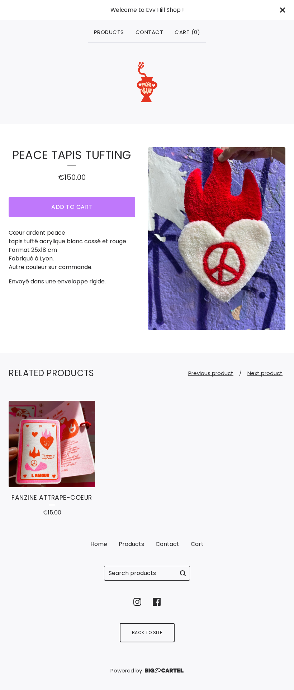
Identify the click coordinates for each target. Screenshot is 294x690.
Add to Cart (72, 207)
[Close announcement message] (282, 10)
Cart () (187, 32)
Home (98, 544)
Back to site (147, 632)
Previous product (210, 373)
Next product (265, 373)
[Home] (147, 82)
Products (109, 32)
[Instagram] (137, 602)
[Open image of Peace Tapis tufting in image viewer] (216, 238)
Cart (197, 544)
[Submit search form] (183, 573)
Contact (149, 32)
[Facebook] (156, 602)
